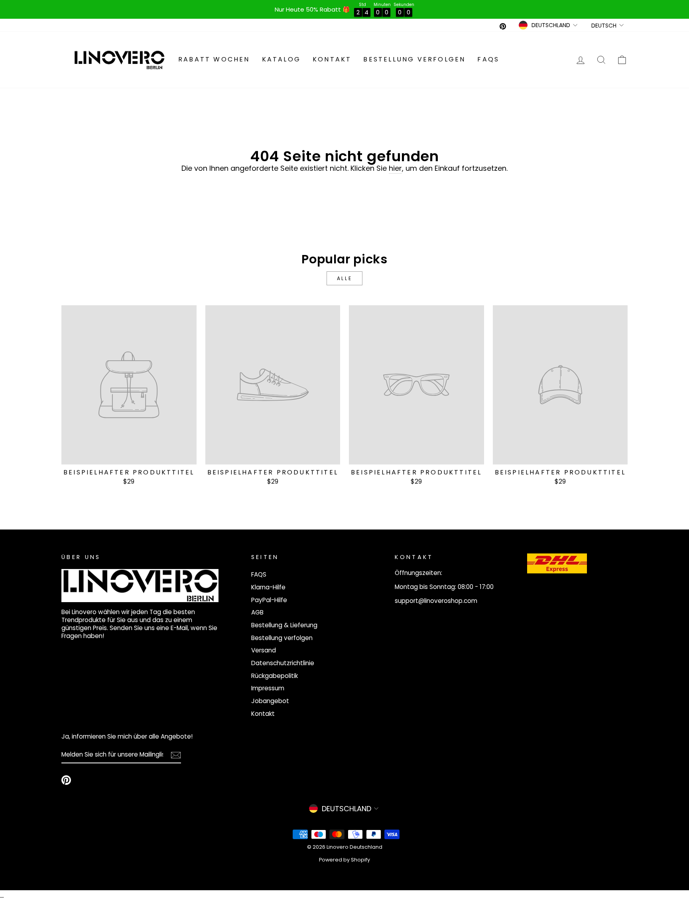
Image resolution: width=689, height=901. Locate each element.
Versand (263, 650)
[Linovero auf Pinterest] (66, 780)
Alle (344, 278)
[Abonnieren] (176, 755)
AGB (257, 612)
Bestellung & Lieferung (284, 625)
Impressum (267, 688)
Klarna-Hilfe (268, 587)
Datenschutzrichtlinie (282, 663)
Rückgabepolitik (274, 676)
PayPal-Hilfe (269, 600)
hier (395, 168)
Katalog (281, 59)
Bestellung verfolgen (414, 59)
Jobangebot (270, 701)
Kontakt (332, 59)
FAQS (488, 59)
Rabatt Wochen (214, 59)
